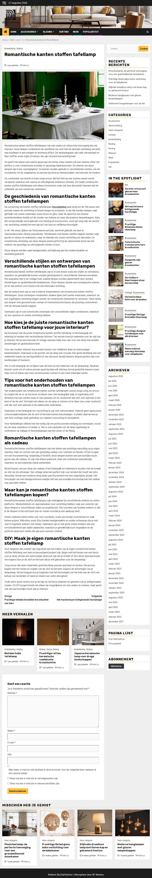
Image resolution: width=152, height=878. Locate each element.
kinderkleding (9, 49)
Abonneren (116, 666)
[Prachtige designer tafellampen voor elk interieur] (116, 332)
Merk (76, 32)
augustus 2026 (116, 376)
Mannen (112, 153)
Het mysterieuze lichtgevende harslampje (79, 598)
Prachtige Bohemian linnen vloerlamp (133, 227)
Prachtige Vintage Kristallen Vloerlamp (136, 315)
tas (110, 167)
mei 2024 (113, 506)
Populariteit (91, 32)
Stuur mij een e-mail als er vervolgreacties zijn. (34, 778)
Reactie (12, 693)
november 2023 (116, 530)
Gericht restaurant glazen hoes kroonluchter (135, 191)
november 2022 (116, 583)
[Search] (147, 32)
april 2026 (113, 395)
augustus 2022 (116, 597)
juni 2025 (113, 443)
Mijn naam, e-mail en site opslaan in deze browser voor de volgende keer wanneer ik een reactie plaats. (52, 771)
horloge (112, 135)
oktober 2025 (115, 424)
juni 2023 (113, 549)
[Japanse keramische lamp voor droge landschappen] (88, 632)
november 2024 (116, 477)
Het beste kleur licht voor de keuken (136, 298)
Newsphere (80, 874)
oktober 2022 (115, 588)
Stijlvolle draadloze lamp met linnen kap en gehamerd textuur (94, 847)
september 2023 (116, 535)
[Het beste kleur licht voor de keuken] (116, 296)
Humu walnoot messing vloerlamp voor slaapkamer (135, 351)
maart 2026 (114, 400)
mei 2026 (113, 390)
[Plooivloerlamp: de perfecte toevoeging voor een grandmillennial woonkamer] (19, 823)
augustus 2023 (116, 539)
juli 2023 (112, 544)
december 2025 (116, 414)
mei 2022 (113, 602)
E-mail (11, 742)
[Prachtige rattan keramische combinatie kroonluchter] (53, 632)
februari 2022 (115, 616)
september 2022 (116, 592)
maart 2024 (114, 515)
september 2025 (116, 429)
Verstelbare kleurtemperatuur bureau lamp (135, 280)
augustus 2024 (116, 491)
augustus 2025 (116, 434)
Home (13, 32)
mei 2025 (113, 448)
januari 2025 (114, 467)
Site (9, 754)
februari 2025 (115, 463)
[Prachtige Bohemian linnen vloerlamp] (116, 225)
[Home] (5, 32)
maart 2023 (114, 563)
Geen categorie (116, 130)
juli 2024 (112, 496)
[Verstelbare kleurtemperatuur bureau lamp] (116, 279)
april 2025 (113, 453)
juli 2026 (112, 381)
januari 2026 (114, 409)
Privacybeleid (115, 643)
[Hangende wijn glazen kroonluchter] (116, 261)
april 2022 (113, 607)
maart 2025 (114, 458)
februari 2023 (115, 568)
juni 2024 (113, 501)
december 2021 (116, 621)
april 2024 (113, 511)
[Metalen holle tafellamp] (18, 632)
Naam (11, 730)
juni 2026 (113, 386)
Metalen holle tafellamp (12, 655)
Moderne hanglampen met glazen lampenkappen (130, 847)
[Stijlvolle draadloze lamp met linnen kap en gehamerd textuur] (94, 823)
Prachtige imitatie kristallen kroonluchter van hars (26, 600)
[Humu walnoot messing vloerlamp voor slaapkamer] (116, 350)
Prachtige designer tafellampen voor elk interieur (135, 334)
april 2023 (113, 559)
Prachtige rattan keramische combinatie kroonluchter (50, 658)
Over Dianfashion (117, 639)
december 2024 (116, 472)
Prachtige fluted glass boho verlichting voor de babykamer (56, 847)
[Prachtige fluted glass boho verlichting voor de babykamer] (57, 823)
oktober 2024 (115, 482)
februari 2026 (115, 405)
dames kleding (53, 649)
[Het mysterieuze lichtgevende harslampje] (116, 207)
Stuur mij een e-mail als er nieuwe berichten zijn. (35, 783)
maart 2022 (114, 612)
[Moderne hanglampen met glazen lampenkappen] (132, 823)
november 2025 (116, 419)
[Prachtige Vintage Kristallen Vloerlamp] (116, 314)
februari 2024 (115, 520)
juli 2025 (112, 438)
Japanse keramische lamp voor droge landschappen (87, 656)
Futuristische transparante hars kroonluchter (135, 245)
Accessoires (28, 32)
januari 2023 (114, 573)
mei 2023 (113, 554)
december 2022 (116, 578)
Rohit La (25, 65)
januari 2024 (114, 525)
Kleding (47, 32)
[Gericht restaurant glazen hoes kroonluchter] (116, 190)
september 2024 (116, 486)
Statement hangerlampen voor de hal (127, 103)
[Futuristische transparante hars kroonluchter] (116, 243)
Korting (64, 32)
